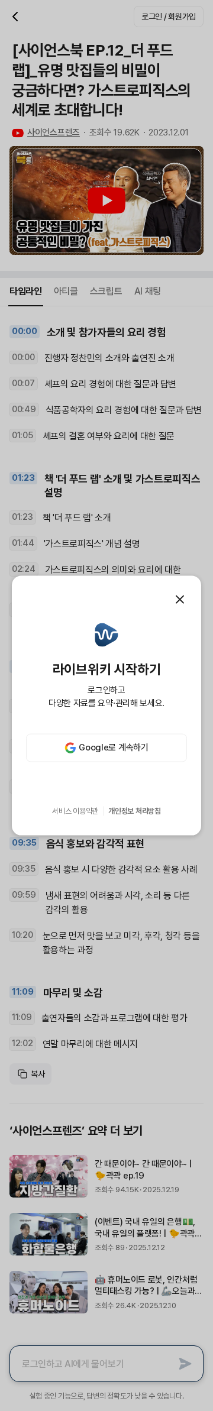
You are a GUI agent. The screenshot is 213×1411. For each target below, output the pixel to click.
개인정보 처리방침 (134, 811)
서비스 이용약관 (75, 811)
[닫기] (180, 599)
